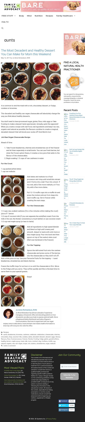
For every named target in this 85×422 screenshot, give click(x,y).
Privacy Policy (51, 419)
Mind (29, 16)
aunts (5, 334)
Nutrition (39, 16)
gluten (46, 339)
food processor (16, 339)
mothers (45, 341)
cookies (25, 337)
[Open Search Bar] (2, 28)
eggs (53, 337)
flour (8, 339)
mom (30, 341)
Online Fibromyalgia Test (11, 375)
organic (9, 343)
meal (22, 341)
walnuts (52, 343)
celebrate (33, 334)
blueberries (11, 334)
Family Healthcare (64, 16)
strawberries (40, 343)
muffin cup (51, 341)
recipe (25, 343)
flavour (58, 337)
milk (26, 341)
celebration (41, 334)
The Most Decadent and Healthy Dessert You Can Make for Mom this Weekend (28, 52)
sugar (47, 343)
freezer (24, 339)
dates (30, 337)
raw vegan (18, 343)
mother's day (36, 341)
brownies (19, 334)
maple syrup (16, 341)
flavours (4, 339)
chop (10, 337)
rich (29, 343)
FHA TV (5, 22)
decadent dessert (39, 337)
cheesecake (49, 334)
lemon (9, 341)
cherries (57, 334)
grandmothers (54, 339)
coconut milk (17, 337)
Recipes (49, 16)
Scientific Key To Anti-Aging (12, 370)
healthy (3, 341)
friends (30, 339)
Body (21, 16)
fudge (42, 339)
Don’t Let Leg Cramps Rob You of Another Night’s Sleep (76, 151)
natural (3, 343)
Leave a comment (9, 346)
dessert (48, 337)
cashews (26, 334)
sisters (33, 343)
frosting (36, 339)
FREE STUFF (7, 16)
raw (13, 343)
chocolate (4, 337)
